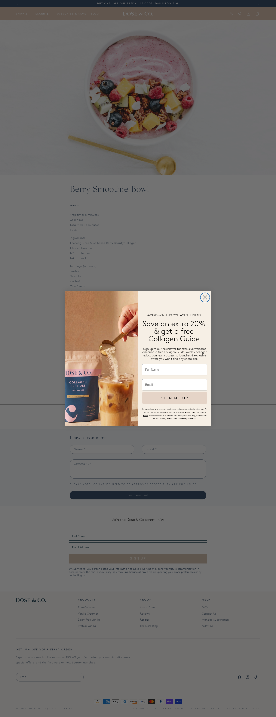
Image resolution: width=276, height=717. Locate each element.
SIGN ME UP (175, 398)
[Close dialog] (205, 297)
